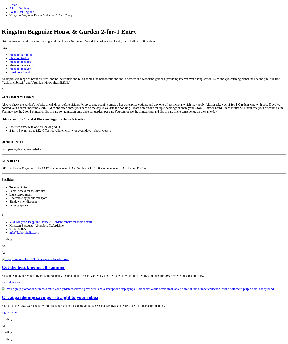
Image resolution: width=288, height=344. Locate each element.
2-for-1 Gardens (19, 8)
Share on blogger (20, 68)
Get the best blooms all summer (33, 267)
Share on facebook (21, 54)
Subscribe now (11, 282)
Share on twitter (19, 58)
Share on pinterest (20, 61)
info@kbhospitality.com (24, 232)
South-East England (21, 12)
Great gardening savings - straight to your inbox (50, 297)
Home (13, 4)
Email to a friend (19, 72)
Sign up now (9, 312)
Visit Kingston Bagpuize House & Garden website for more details (50, 222)
